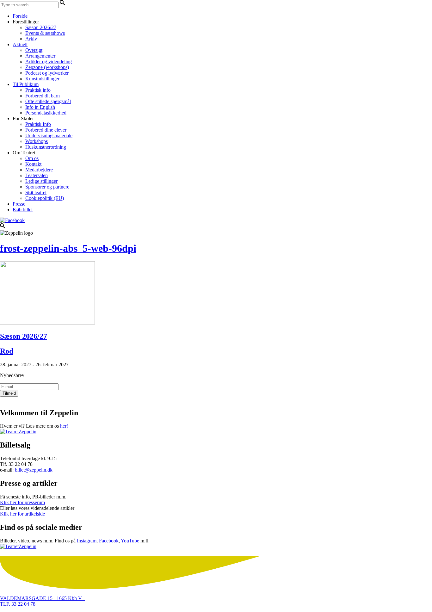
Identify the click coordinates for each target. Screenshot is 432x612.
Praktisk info (38, 90)
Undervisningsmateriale (48, 135)
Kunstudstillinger (42, 78)
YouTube (130, 540)
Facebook (109, 540)
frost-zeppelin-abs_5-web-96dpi (68, 248)
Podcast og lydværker (47, 73)
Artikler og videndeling (48, 61)
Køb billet (23, 209)
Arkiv (31, 38)
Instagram (86, 540)
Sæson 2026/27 (40, 27)
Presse (19, 204)
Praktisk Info (38, 124)
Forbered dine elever (45, 130)
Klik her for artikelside (22, 513)
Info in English (40, 107)
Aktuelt (20, 44)
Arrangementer (40, 56)
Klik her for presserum (22, 502)
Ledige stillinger (41, 181)
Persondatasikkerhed (45, 112)
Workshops (36, 141)
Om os (32, 158)
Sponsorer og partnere (47, 186)
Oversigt (33, 50)
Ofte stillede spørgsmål (48, 101)
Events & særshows (45, 33)
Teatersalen (36, 175)
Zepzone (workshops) (47, 67)
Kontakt (33, 164)
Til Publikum (26, 84)
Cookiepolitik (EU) (44, 198)
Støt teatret (35, 192)
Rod (6, 351)
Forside (20, 16)
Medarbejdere (39, 169)
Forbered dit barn (42, 95)
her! (64, 426)
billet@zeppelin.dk (33, 470)
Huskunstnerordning (45, 147)
